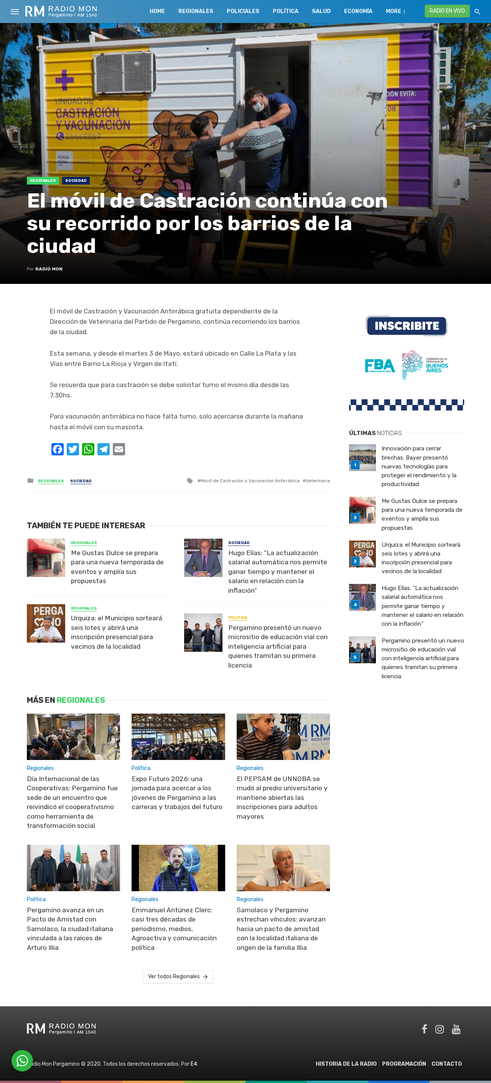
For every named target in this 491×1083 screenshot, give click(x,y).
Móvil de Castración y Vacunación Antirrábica (250, 480)
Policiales (243, 11)
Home (157, 11)
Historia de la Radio (346, 1064)
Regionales (195, 11)
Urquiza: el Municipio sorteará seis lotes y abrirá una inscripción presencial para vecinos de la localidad (116, 632)
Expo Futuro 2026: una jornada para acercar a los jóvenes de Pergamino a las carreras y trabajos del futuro (177, 793)
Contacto (447, 1064)
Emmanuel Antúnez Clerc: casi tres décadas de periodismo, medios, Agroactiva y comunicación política (174, 928)
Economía (358, 11)
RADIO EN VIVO (447, 11)
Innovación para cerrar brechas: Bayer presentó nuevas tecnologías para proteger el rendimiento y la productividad (419, 466)
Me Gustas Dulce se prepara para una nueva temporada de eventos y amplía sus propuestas (117, 567)
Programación (404, 1064)
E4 (194, 1064)
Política (285, 11)
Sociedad (76, 180)
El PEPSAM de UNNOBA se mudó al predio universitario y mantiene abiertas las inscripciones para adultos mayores (282, 797)
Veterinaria (318, 480)
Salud (321, 11)
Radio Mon (49, 269)
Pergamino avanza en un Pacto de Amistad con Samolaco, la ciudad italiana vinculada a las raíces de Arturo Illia (70, 928)
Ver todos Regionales (174, 976)
